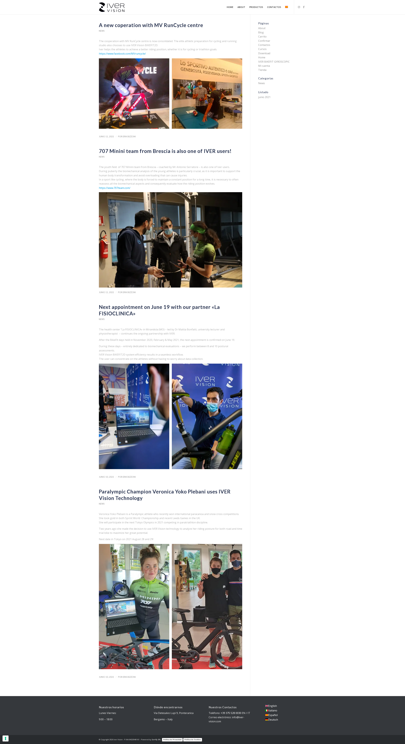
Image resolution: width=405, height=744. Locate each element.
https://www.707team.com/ (114, 188)
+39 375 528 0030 (231, 713)
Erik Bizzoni (129, 136)
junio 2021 (264, 97)
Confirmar (264, 41)
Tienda (262, 70)
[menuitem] (230, 7)
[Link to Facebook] (303, 7)
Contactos (264, 45)
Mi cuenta (264, 66)
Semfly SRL (156, 739)
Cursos (262, 49)
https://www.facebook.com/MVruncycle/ (122, 53)
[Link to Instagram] (299, 7)
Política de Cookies (192, 739)
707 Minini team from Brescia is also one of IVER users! (165, 151)
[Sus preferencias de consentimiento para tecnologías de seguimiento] (6, 738)
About (261, 28)
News (101, 31)
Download (264, 53)
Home (261, 57)
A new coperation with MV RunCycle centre (151, 25)
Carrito (262, 36)
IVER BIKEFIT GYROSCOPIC (274, 61)
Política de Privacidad (172, 739)
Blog (261, 32)
